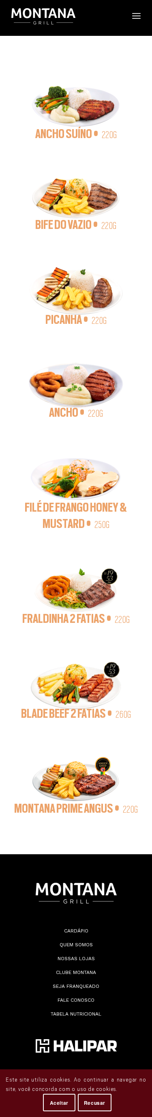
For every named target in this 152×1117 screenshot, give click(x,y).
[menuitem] (116, 18)
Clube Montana (76, 972)
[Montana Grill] (63, 16)
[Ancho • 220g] (75, 372)
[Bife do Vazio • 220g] (75, 185)
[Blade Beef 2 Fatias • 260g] (75, 672)
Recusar (94, 1102)
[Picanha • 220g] (75, 278)
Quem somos (76, 945)
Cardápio (76, 931)
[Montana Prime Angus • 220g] (75, 767)
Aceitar (59, 1102)
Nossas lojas (76, 958)
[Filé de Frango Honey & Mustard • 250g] (75, 466)
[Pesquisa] (116, 16)
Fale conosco (76, 1000)
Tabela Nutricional (76, 1014)
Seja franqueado (76, 986)
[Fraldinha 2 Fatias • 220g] (75, 577)
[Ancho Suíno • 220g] (75, 93)
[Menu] (136, 16)
